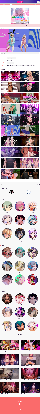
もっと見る (20, 241)
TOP (20, 400)
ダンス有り (16, 65)
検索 (38, 184)
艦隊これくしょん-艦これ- (11, 58)
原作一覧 (20, 406)
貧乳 (34, 65)
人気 (20, 4)
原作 (28, 4)
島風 (11, 60)
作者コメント (3, 53)
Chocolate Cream (10, 65)
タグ (36, 4)
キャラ (12, 4)
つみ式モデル (21, 65)
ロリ (25, 65)
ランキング (20, 401)
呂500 (8, 60)
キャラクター (20, 404)
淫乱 (31, 65)
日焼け (28, 65)
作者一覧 (20, 403)
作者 (4, 4)
